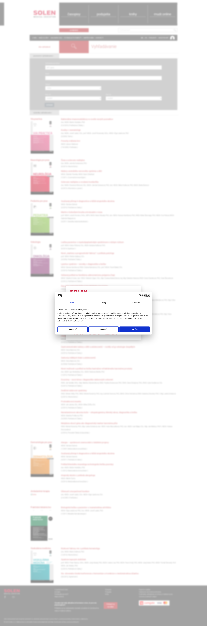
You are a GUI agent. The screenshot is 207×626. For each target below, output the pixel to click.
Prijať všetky (134, 329)
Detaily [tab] (103, 303)
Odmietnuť (72, 329)
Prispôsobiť (102, 329)
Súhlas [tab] (71, 303)
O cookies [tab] (136, 303)
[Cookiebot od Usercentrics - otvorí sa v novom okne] (140, 295)
